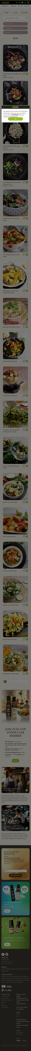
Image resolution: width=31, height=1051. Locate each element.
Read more (15, 115)
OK (15, 119)
